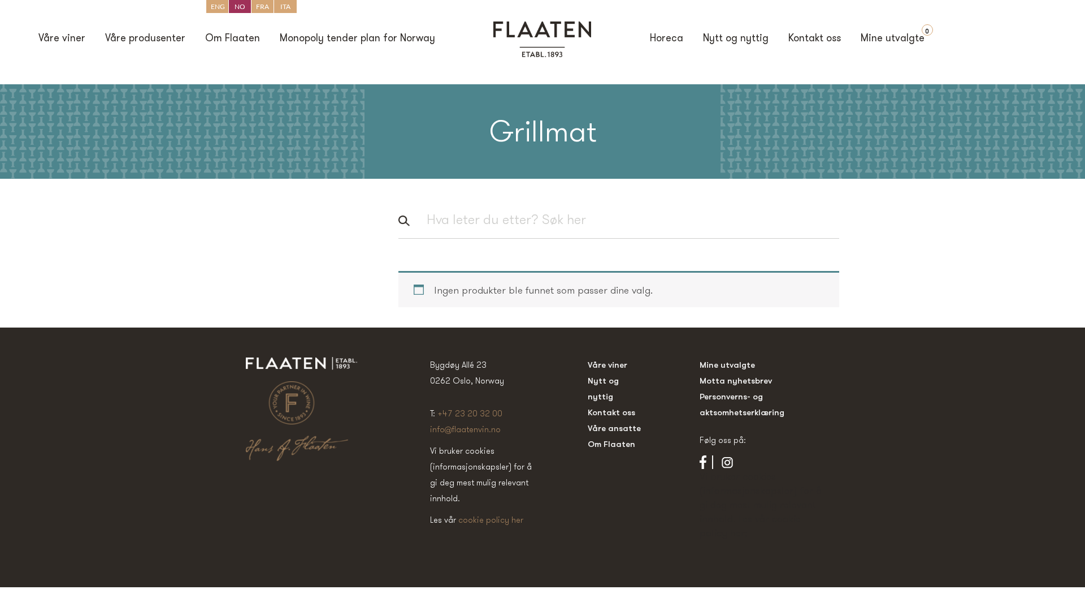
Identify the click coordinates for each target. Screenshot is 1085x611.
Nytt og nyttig (736, 39)
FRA (262, 6)
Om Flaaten (232, 39)
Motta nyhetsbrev (736, 380)
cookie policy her (490, 519)
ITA (285, 6)
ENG (218, 6)
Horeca (666, 39)
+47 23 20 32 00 (469, 413)
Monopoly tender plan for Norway (357, 39)
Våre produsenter (145, 39)
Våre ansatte (614, 428)
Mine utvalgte (893, 39)
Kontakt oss (814, 39)
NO (240, 6)
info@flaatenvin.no (465, 429)
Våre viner (61, 39)
